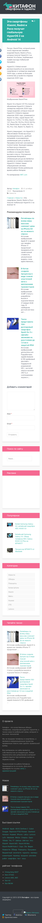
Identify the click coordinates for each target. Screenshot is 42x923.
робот (4, 858)
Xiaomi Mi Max (24, 843)
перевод (16, 856)
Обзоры (11, 579)
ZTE (9, 605)
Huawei (11, 600)
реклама (32, 856)
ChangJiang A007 (11, 872)
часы (24, 858)
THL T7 (11, 841)
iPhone (20, 834)
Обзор (14, 849)
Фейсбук (18, 915)
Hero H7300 (9, 875)
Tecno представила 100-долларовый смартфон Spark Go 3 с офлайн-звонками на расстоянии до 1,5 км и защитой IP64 (28, 332)
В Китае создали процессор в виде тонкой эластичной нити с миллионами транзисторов (24, 799)
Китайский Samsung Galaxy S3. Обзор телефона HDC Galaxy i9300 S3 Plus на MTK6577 (23, 538)
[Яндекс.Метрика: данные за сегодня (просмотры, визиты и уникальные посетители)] (31, 912)
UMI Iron (25, 841)
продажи (24, 856)
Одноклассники (10, 917)
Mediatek (10, 837)
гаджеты (26, 853)
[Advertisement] (21, 492)
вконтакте (17, 853)
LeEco (26, 834)
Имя (9, 414)
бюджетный (7, 853)
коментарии (7, 856)
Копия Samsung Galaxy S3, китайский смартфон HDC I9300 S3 (25, 526)
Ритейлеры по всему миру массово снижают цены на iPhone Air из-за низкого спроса (28, 226)
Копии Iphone (13, 588)
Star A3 (7, 880)
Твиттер (8, 915)
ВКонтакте (31, 915)
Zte (25, 846)
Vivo (31, 841)
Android (5, 829)
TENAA (5, 841)
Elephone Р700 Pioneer (18, 832)
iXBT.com (23, 175)
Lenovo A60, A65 (11, 878)
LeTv (4, 837)
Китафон (16, 189)
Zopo (21, 846)
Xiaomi (10, 592)
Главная (10, 198)
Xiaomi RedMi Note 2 (10, 846)
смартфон (12, 858)
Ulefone (18, 841)
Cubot (31, 829)
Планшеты (12, 583)
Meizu (10, 596)
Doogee (5, 832)
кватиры (34, 853)
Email (9, 424)
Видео (30, 846)
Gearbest (31, 832)
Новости (12, 193)
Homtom (5, 834)
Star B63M (9, 883)
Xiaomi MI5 (13, 843)
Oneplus (24, 837)
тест (19, 858)
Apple (12, 829)
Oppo (31, 837)
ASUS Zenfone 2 (21, 829)
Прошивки (32, 850)
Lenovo (11, 609)
